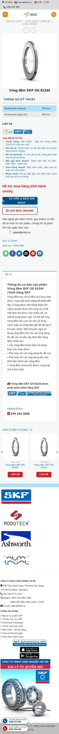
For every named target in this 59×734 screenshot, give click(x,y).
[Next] (56, 458)
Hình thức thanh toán (13, 637)
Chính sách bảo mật (13, 626)
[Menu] (5, 14)
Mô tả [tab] (8, 274)
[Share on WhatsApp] (6, 253)
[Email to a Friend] (26, 253)
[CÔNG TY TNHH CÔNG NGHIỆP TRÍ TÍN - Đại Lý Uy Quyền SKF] (30, 14)
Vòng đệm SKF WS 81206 (15, 466)
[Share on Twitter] (19, 253)
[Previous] (2, 458)
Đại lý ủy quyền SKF (13, 616)
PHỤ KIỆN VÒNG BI (38, 21)
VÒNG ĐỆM (29, 24)
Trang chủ (13, 21)
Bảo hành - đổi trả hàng (14, 630)
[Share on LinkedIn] (40, 253)
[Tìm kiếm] (53, 14)
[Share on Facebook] (12, 253)
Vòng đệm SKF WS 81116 (43, 466)
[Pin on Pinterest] (33, 253)
